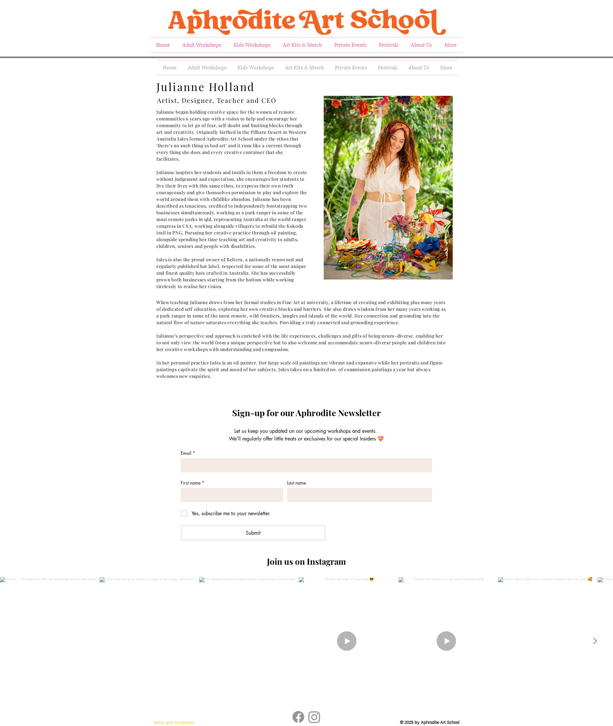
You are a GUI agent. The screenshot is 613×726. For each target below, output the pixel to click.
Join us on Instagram (306, 561)
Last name (296, 482)
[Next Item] (595, 641)
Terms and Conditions (174, 722)
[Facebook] (298, 717)
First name (192, 482)
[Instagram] (314, 717)
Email (188, 453)
